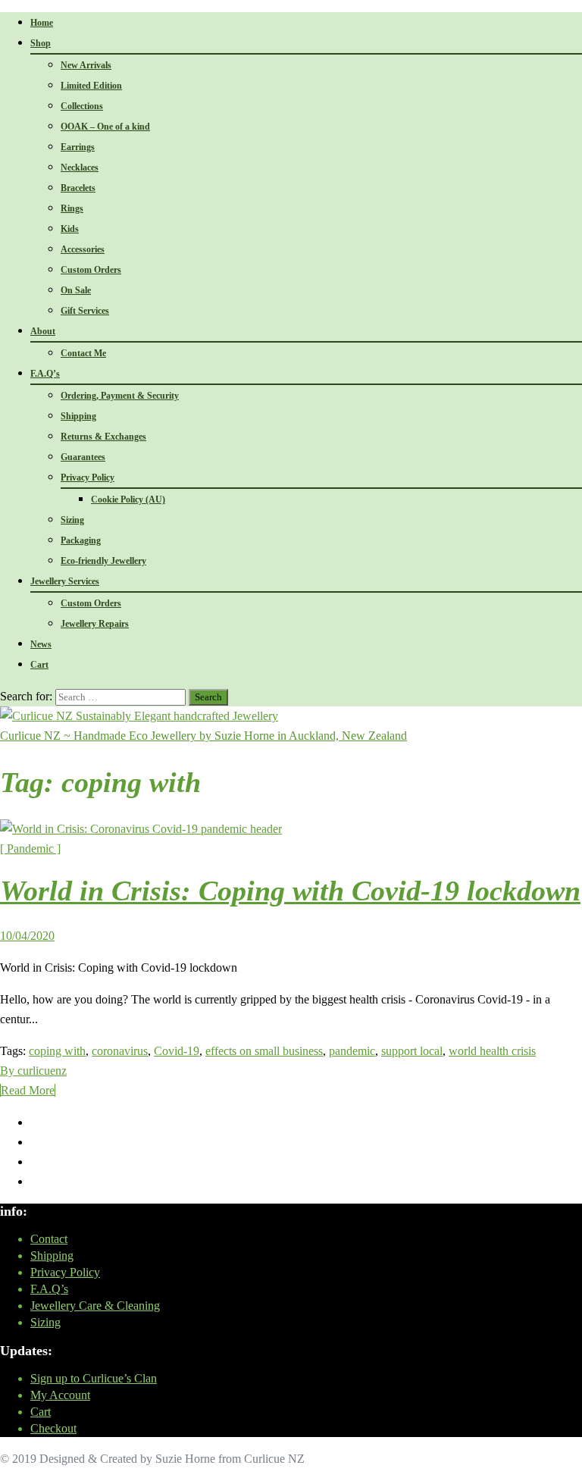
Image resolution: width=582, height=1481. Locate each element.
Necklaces (80, 167)
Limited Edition (91, 85)
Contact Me (83, 353)
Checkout (53, 1428)
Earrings (78, 147)
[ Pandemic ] (30, 848)
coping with (57, 1050)
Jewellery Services (64, 581)
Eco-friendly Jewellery (103, 561)
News (41, 644)
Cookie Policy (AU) (128, 499)
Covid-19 (176, 1050)
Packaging (81, 540)
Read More (28, 1090)
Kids (70, 229)
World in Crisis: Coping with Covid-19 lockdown (290, 890)
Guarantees (83, 457)
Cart (39, 664)
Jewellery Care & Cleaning (95, 1305)
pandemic (352, 1050)
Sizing (72, 520)
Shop (40, 43)
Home (41, 22)
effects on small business (264, 1050)
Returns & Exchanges (103, 436)
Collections (82, 106)
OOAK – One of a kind (105, 126)
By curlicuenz (33, 1070)
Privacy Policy (87, 477)
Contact (48, 1238)
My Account (60, 1395)
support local (412, 1050)
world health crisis (492, 1050)
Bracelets (78, 188)
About (42, 331)
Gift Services (85, 310)
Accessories (83, 249)
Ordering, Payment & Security (120, 395)
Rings (72, 208)
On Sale (76, 290)
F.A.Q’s (45, 373)
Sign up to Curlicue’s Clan (93, 1378)
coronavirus (120, 1050)
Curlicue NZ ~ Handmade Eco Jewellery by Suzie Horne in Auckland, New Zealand (203, 735)
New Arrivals (86, 65)
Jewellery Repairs (95, 623)
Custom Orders (91, 270)
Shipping (78, 416)
